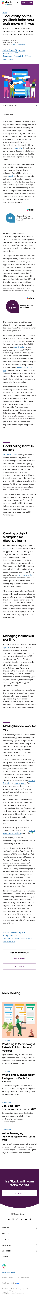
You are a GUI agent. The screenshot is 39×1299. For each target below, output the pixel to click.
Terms (11, 1278)
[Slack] (7, 3)
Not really (19, 966)
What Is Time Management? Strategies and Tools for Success (18, 1078)
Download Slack (7, 1272)
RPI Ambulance (10, 454)
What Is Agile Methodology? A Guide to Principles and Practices (18, 1047)
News (4, 12)
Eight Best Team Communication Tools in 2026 (19, 1107)
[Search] (18, 2)
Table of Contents (9, 106)
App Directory (20, 347)
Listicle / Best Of (9, 50)
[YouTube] (26, 1219)
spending (19, 148)
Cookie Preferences (22, 1278)
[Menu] (36, 3)
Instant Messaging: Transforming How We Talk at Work (18, 1137)
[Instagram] (13, 1219)
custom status (20, 783)
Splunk (6, 647)
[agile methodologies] (19, 1020)
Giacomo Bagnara (19, 44)
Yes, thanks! (19, 959)
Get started (27, 3)
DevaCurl (7, 548)
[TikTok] (30, 1219)
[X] (22, 1219)
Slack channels (25, 575)
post (11, 176)
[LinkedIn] (9, 1219)
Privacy (4, 1278)
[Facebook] (17, 1219)
